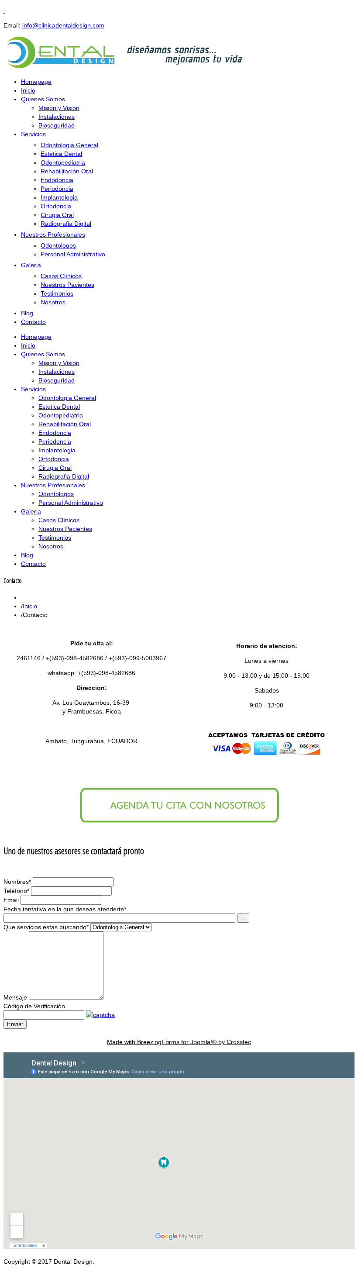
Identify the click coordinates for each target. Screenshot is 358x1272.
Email (11, 899)
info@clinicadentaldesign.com (63, 25)
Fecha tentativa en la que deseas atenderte (64, 909)
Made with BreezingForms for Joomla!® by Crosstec (179, 1041)
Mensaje (15, 997)
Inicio (30, 606)
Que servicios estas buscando (46, 927)
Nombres (17, 881)
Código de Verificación (34, 1006)
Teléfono (16, 890)
